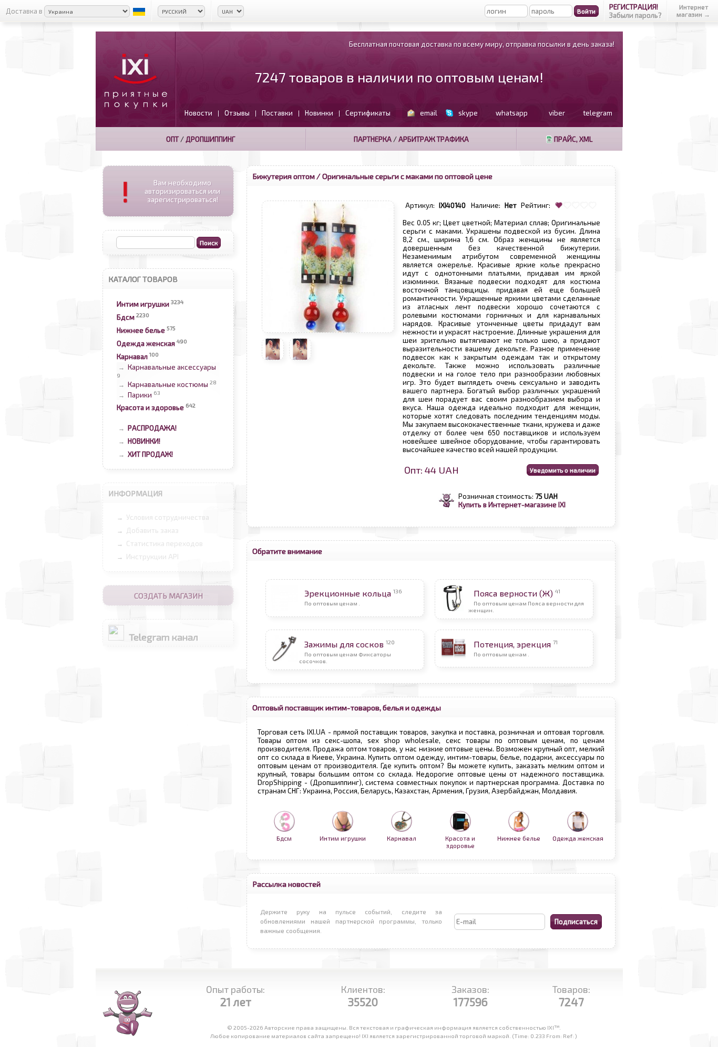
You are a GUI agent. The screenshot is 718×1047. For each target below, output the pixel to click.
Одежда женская (146, 343)
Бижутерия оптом (283, 176)
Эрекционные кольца (347, 593)
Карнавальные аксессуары (172, 367)
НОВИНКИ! (144, 441)
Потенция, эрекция (512, 644)
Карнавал (132, 356)
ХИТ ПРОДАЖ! (150, 454)
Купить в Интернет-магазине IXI (512, 504)
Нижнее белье (141, 330)
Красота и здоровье (150, 407)
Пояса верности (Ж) (513, 593)
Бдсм (126, 317)
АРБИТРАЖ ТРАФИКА (433, 139)
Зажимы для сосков (344, 644)
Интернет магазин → (693, 10)
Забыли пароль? (635, 15)
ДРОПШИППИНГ (210, 139)
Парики (140, 395)
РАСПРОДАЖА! (152, 428)
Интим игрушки (143, 304)
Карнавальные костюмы (168, 384)
